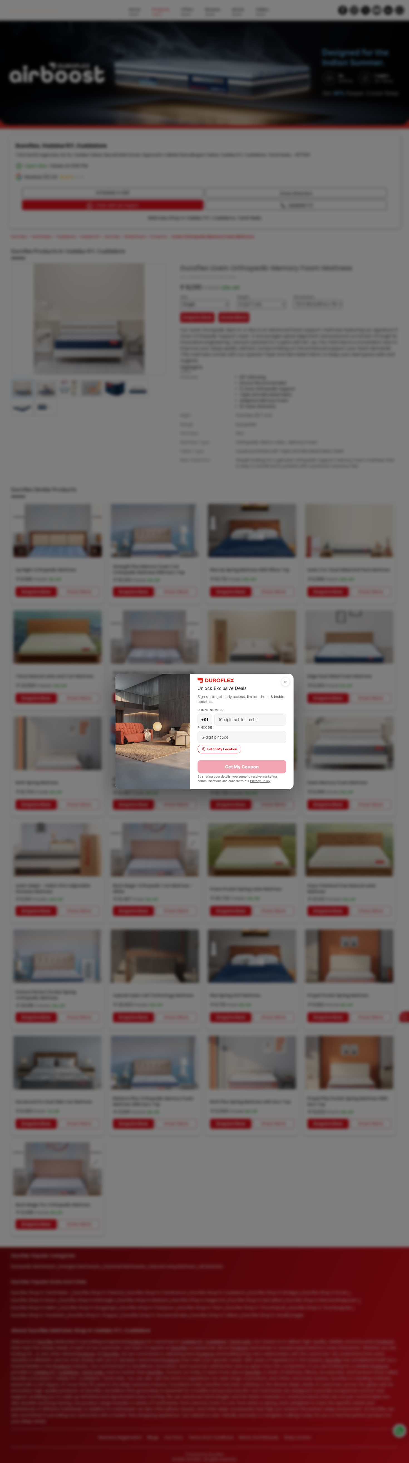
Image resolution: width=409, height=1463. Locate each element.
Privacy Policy (260, 781)
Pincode (205, 727)
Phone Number (211, 710)
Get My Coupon (242, 767)
